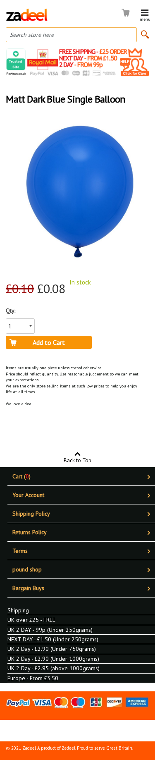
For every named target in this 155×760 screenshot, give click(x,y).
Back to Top (77, 460)
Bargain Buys (28, 588)
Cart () (21, 476)
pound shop (27, 569)
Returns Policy (29, 532)
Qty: (10, 310)
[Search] (145, 34)
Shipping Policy (31, 513)
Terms (20, 550)
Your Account (28, 495)
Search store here (32, 34)
